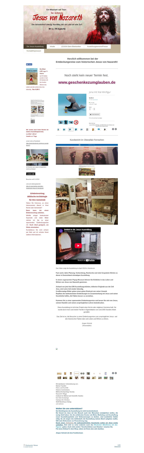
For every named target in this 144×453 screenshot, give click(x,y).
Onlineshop (69, 423)
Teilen (30, 64)
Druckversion (29, 445)
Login (119, 445)
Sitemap (36, 445)
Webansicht (117, 446)
